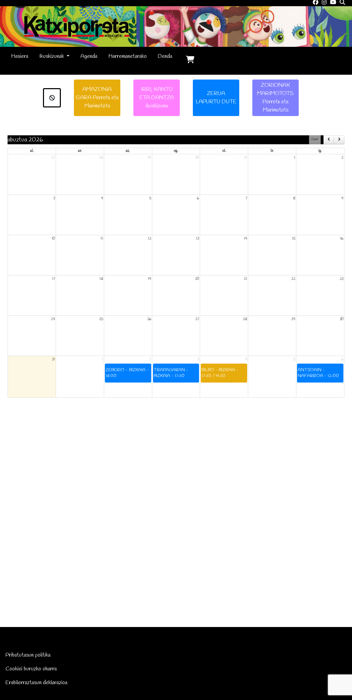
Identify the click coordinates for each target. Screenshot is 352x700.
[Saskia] (190, 61)
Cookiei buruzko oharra (31, 668)
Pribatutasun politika (28, 655)
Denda (165, 56)
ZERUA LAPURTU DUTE (216, 97)
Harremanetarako (127, 56)
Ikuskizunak (52, 56)
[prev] (328, 140)
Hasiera (19, 56)
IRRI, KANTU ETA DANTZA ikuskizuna (157, 97)
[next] (339, 140)
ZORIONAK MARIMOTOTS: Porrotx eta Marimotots (275, 98)
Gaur (314, 139)
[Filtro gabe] (52, 97)
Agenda (88, 56)
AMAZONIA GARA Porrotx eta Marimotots (97, 97)
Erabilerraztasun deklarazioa (36, 682)
